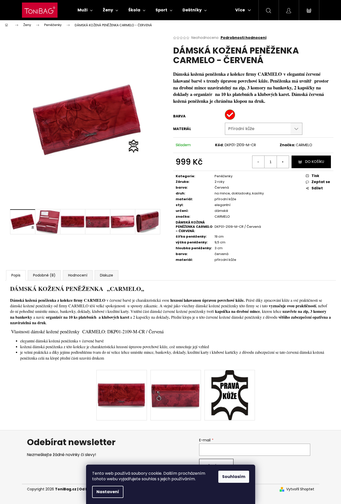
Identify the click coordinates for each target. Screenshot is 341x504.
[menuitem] (85, 10)
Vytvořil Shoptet (300, 489)
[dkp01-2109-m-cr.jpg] (122, 382)
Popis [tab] (15, 275)
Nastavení (107, 492)
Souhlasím (233, 477)
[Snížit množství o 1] (258, 162)
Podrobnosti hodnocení (244, 37)
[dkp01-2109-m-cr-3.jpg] (176, 383)
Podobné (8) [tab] (44, 275)
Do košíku (314, 161)
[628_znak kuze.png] (230, 394)
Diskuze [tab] (106, 275)
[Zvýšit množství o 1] (283, 162)
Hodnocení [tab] (77, 275)
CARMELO (304, 144)
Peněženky (223, 176)
